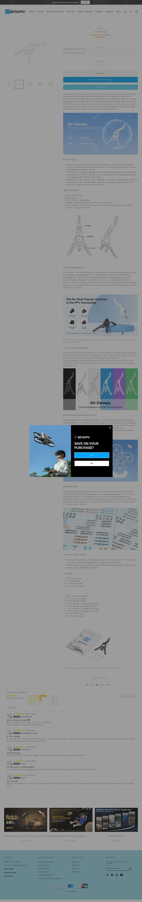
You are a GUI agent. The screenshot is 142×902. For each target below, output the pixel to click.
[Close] (110, 427)
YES (91, 455)
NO (92, 463)
